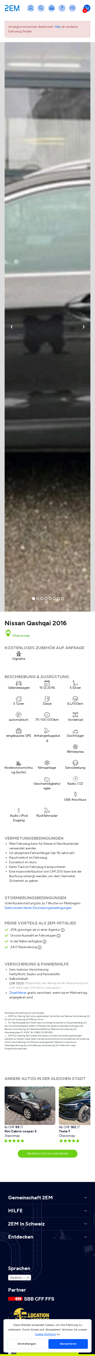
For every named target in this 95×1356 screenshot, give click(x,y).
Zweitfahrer (18, 993)
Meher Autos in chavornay (47, 1153)
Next (85, 1107)
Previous (9, 1107)
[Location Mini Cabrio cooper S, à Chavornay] (29, 1105)
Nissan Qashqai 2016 (36, 623)
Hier (58, 27)
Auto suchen (42, 11)
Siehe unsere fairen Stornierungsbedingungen (38, 908)
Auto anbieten (52, 11)
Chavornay (21, 636)
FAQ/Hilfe (63, 11)
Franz (73, 11)
